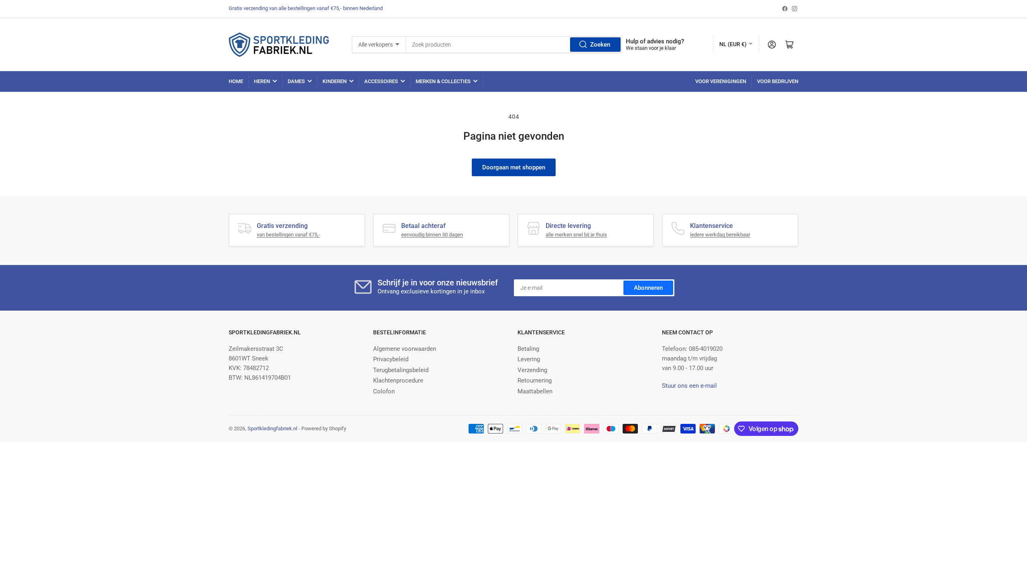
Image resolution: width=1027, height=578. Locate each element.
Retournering (535, 380)
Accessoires (381, 81)
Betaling (528, 348)
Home (236, 81)
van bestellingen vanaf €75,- (288, 235)
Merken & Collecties (443, 81)
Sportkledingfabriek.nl (272, 428)
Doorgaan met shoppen (513, 167)
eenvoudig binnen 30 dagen (432, 235)
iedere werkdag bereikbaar (720, 235)
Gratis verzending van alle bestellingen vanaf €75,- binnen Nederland (306, 8)
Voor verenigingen (720, 81)
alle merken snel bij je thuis (576, 235)
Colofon (384, 391)
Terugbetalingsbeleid (400, 370)
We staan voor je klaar (651, 48)
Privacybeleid (390, 359)
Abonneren (648, 287)
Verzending (532, 370)
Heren (262, 81)
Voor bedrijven (777, 81)
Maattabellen (535, 391)
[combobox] (513, 44)
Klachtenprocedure (398, 380)
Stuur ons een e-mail (689, 385)
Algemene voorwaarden (404, 348)
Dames (296, 81)
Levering (529, 359)
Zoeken (600, 44)
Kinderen (335, 81)
